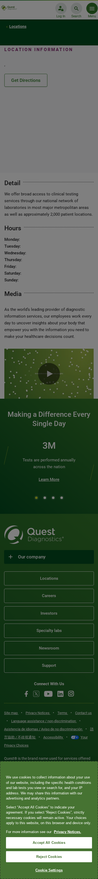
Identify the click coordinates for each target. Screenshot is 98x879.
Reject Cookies (49, 857)
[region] (49, 820)
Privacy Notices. (67, 832)
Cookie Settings (49, 870)
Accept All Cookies (49, 843)
